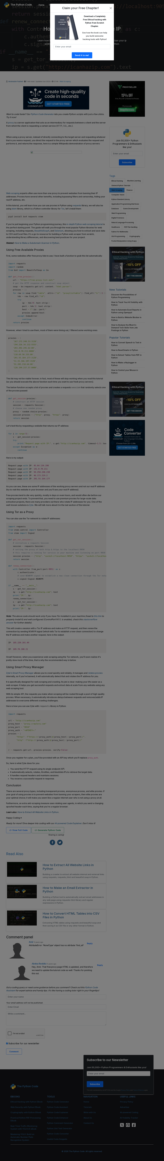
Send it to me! (82, 55)
